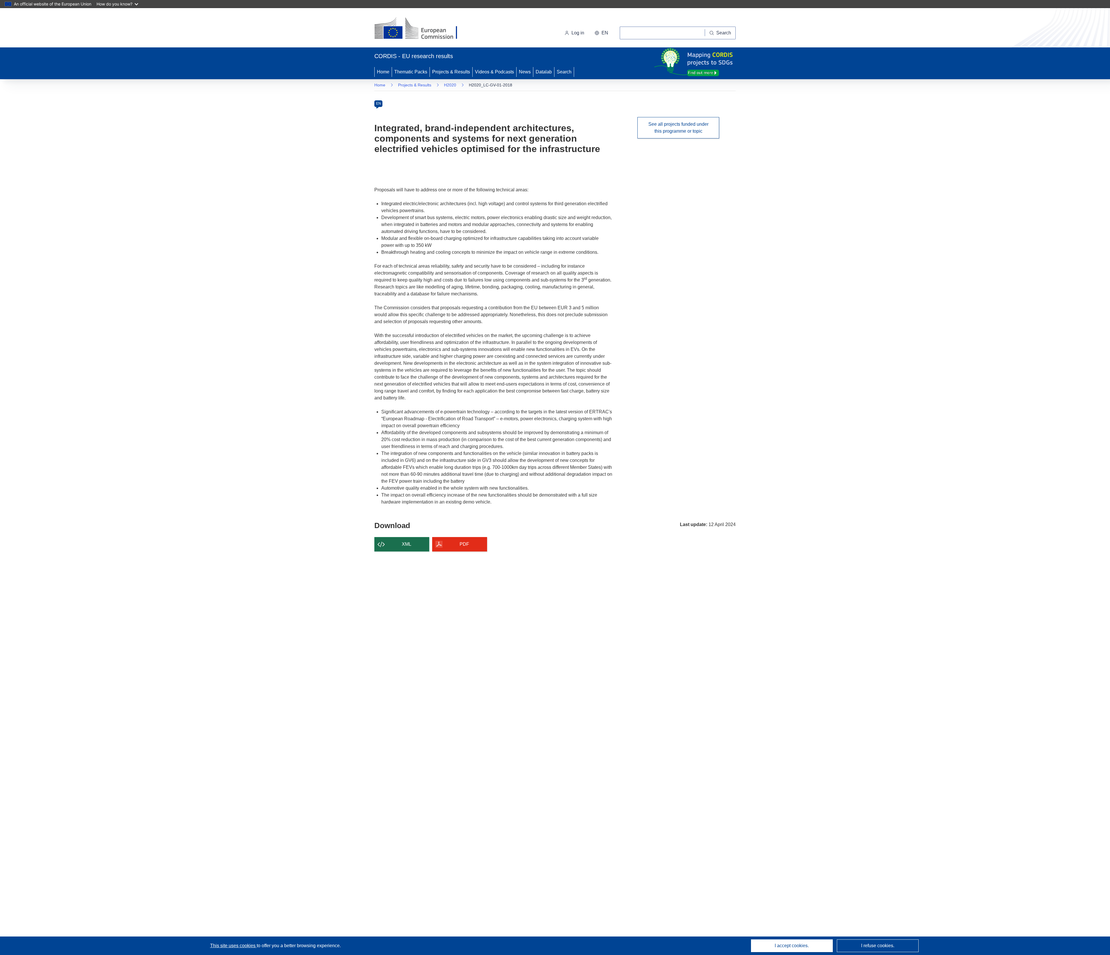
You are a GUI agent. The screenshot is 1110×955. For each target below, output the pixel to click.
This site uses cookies (233, 945)
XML (406, 544)
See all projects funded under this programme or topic (678, 128)
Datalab (544, 71)
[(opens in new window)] (421, 28)
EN (378, 103)
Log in (577, 32)
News (525, 71)
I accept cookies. (792, 945)
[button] (601, 33)
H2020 (450, 85)
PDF (464, 544)
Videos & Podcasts (494, 71)
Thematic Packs (410, 71)
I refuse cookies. (877, 945)
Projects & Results (451, 71)
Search (564, 71)
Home (383, 71)
